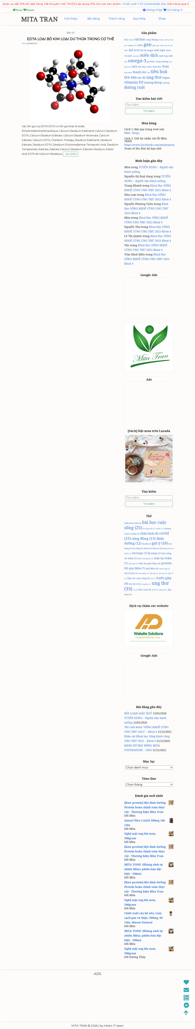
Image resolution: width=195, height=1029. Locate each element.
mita (132, 558)
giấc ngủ (155, 45)
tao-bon (142, 66)
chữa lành (149, 533)
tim (148, 72)
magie (150, 50)
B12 (126, 39)
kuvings (139, 553)
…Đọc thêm (70, 154)
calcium (139, 39)
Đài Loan (144, 589)
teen (149, 66)
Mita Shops (131, 133)
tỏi (138, 584)
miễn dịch (149, 55)
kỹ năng (154, 553)
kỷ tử (143, 50)
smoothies (143, 573)
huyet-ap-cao (165, 45)
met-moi (136, 56)
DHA (140, 45)
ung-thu (146, 584)
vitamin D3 (133, 82)
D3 (136, 45)
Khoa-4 (157, 548)
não (125, 62)
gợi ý (160, 543)
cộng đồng (143, 538)
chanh (161, 40)
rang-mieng (162, 61)
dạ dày (146, 543)
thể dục (163, 573)
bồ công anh (149, 529)
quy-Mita (137, 568)
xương (166, 82)
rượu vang (164, 569)
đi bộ (155, 590)
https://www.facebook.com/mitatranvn (149, 145)
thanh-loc (140, 72)
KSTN (137, 50)
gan (148, 44)
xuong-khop (153, 82)
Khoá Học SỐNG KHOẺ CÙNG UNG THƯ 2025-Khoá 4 (146, 208)
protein (151, 61)
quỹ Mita (152, 568)
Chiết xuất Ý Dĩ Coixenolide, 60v (122, 4)
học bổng (137, 548)
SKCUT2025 (131, 573)
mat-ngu (159, 50)
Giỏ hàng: (174, 10)
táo (132, 583)
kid (131, 50)
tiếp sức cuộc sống (138, 578)
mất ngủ (133, 564)
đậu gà (163, 590)
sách (134, 66)
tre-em (130, 77)
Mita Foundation (145, 559)
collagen (131, 45)
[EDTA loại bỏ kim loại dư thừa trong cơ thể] (70, 121)
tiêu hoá (159, 71)
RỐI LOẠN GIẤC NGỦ (138, 713)
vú (135, 590)
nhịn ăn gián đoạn (149, 563)
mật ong (163, 55)
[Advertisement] (149, 298)
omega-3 (137, 61)
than (165, 66)
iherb (148, 548)
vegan (166, 77)
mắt (170, 55)
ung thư (153, 77)
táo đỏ (141, 77)
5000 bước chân (132, 523)
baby (131, 40)
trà (153, 578)
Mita (24, 43)
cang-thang (152, 39)
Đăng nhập (154, 10)
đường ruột (134, 87)
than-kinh (128, 72)
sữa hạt (154, 573)
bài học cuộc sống (145, 524)
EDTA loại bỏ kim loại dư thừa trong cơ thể (70, 39)
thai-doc (157, 66)
